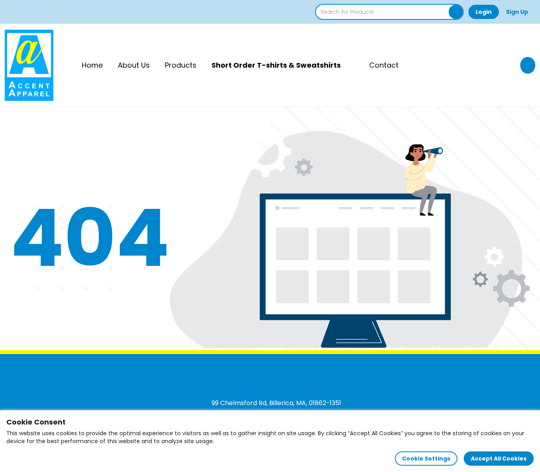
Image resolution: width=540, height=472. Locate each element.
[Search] (456, 12)
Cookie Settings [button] (426, 459)
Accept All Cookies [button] (499, 459)
